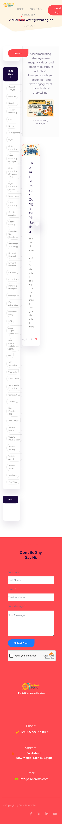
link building (13, 272)
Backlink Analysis (11, 88)
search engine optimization (13, 331)
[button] (31, 814)
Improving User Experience (13, 234)
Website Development (14, 438)
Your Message (16, 606)
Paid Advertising (13, 303)
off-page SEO (14, 295)
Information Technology (13, 245)
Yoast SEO (12, 482)
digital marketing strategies (12, 158)
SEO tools (12, 372)
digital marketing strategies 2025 (12, 172)
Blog (37, 339)
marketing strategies (12, 287)
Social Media (13, 378)
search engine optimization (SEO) (13, 344)
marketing (12, 279)
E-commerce (13, 196)
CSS (10, 119)
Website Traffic (11, 467)
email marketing (12, 204)
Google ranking (11, 223)
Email (11, 589)
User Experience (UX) (13, 411)
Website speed (11, 457)
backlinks (12, 96)
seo (9, 355)
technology (13, 401)
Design (11, 126)
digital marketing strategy (12, 186)
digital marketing (12, 147)
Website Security (11, 448)
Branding (12, 103)
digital (10, 139)
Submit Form (21, 643)
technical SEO (14, 395)
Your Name (14, 572)
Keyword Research (12, 254)
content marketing (12, 111)
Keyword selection (12, 264)
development (14, 133)
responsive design (12, 313)
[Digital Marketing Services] (8, 5)
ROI (10, 321)
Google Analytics (12, 213)
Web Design (13, 420)
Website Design (11, 429)
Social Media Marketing (13, 386)
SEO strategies (12, 363)
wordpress (12, 475)
